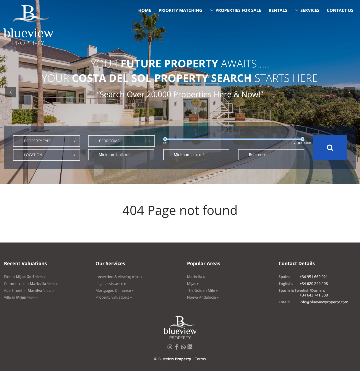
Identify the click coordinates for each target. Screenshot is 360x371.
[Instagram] (171, 348)
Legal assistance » (110, 283)
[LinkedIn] (191, 348)
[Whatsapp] (184, 348)
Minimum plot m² (189, 154)
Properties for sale (238, 10)
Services (309, 10)
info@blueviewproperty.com (324, 302)
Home (144, 10)
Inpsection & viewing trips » (118, 276)
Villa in (21, 297)
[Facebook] (178, 348)
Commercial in (31, 283)
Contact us (340, 10)
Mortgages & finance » (114, 290)
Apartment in (29, 290)
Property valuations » (113, 297)
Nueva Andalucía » (203, 297)
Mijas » (193, 283)
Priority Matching (180, 10)
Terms (200, 359)
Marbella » (196, 276)
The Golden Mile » (202, 290)
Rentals (278, 10)
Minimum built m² (114, 154)
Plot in (25, 276)
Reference (257, 154)
